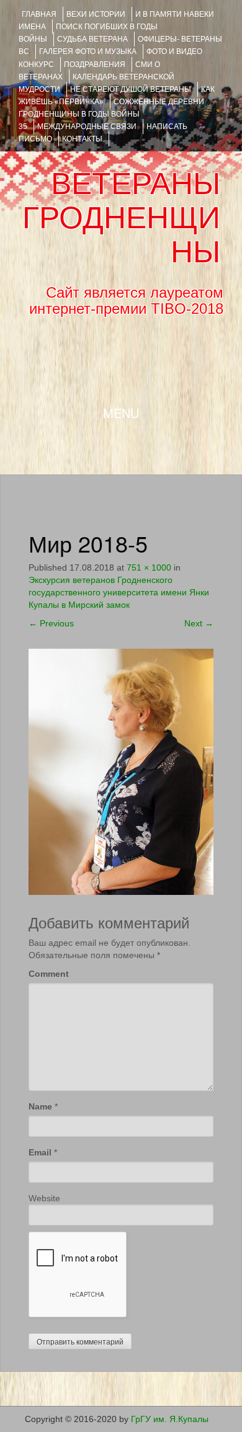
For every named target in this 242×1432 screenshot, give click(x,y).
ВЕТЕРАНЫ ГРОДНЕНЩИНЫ (121, 218)
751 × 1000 (149, 567)
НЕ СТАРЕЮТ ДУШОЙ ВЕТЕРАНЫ (130, 89)
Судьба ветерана (92, 39)
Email (40, 1152)
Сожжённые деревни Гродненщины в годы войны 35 (111, 114)
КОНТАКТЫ (82, 139)
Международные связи (87, 126)
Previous (51, 623)
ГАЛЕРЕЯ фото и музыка (88, 51)
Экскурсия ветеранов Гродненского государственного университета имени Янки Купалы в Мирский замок (119, 592)
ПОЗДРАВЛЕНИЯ (94, 64)
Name (40, 1106)
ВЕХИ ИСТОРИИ (95, 14)
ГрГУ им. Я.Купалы (169, 1419)
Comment (49, 974)
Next (198, 623)
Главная (39, 14)
